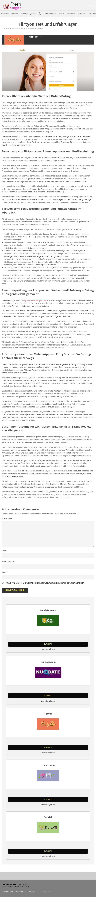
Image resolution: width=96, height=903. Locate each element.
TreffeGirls (82, 13)
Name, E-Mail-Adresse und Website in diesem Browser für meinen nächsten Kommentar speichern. (45, 583)
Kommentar (7, 518)
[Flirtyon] (14, 39)
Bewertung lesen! (48, 649)
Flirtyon (34, 36)
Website (5, 572)
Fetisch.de (5, 13)
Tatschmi (14, 13)
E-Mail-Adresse (8, 561)
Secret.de (24, 13)
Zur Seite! (48, 644)
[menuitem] (5, 13)
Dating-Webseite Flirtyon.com (33, 300)
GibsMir (61, 13)
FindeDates (71, 13)
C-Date (40, 14)
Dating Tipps (46, 891)
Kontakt (32, 891)
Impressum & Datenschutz (13, 891)
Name (4, 550)
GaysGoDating (50, 13)
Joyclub (33, 13)
